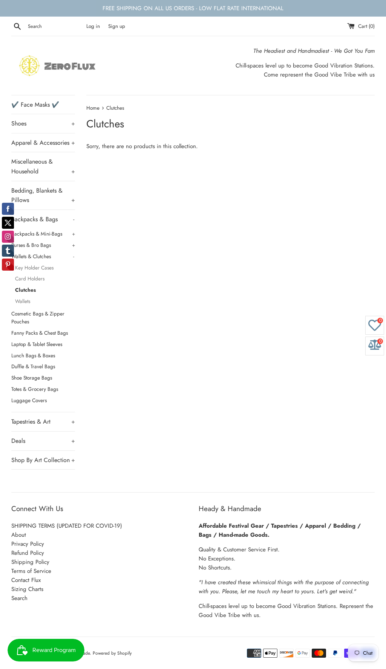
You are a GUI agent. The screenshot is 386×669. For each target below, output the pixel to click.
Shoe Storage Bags (31, 377)
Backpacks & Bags (42, 219)
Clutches (25, 290)
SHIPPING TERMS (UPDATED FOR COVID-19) (66, 526)
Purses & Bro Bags (43, 245)
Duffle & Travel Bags (33, 366)
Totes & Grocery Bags (34, 389)
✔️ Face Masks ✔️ (35, 104)
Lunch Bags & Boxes (33, 355)
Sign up (116, 26)
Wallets (22, 301)
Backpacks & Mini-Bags (43, 233)
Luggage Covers (29, 400)
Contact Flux (26, 580)
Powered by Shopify (112, 653)
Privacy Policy (27, 544)
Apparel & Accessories (43, 142)
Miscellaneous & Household (43, 166)
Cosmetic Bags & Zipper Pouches (37, 318)
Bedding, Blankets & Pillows (43, 195)
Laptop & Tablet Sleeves (36, 344)
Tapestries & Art (43, 421)
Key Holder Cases (34, 267)
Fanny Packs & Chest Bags (39, 333)
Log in (93, 26)
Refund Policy (27, 553)
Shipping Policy (30, 562)
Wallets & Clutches (42, 256)
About (18, 535)
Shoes (43, 123)
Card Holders (29, 278)
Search (19, 598)
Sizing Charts (27, 589)
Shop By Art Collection (43, 460)
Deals (43, 440)
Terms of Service (31, 571)
